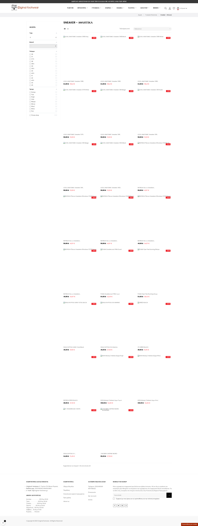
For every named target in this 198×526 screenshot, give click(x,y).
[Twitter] (118, 505)
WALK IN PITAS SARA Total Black (73, 347)
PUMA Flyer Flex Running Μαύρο (148, 294)
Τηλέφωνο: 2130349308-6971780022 (95, 487)
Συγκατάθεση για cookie (189, 524)
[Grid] (64, 29)
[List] (68, 29)
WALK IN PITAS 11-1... (69, 453)
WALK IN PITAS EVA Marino (109, 347)
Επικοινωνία (92, 492)
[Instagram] (126, 505)
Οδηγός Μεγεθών (68, 486)
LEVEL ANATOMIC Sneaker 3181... (111, 134)
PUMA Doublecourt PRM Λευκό (110, 294)
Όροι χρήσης (67, 497)
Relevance (153, 29)
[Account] (170, 8)
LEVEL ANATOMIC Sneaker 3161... (148, 134)
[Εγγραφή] (169, 495)
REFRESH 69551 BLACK (70, 400)
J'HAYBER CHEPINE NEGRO (109, 453)
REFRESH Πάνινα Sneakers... (146, 187)
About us (66, 501)
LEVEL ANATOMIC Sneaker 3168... (111, 81)
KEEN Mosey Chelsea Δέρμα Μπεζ (148, 400)
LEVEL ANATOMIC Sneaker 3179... (73, 134)
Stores (90, 500)
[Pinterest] (122, 505)
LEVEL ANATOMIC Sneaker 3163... (111, 187)
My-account (92, 496)
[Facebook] (114, 505)
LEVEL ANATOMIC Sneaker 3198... (73, 81)
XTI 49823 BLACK (143, 347)
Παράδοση (66, 490)
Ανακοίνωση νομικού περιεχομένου (73, 494)
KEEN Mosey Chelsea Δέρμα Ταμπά (111, 400)
